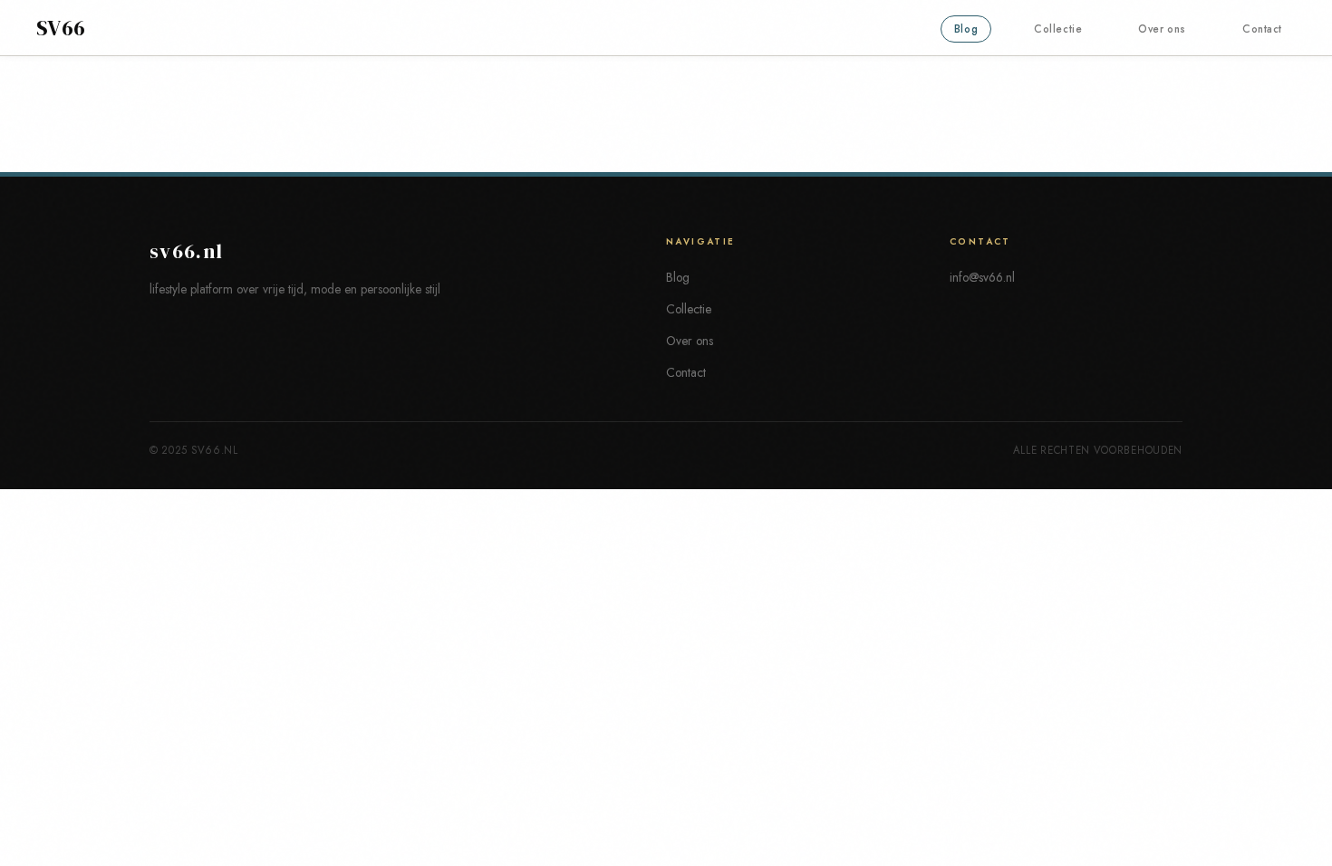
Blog (966, 29)
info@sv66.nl (982, 277)
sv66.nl (186, 251)
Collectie (1058, 29)
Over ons (1162, 29)
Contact (1262, 29)
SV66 (61, 28)
